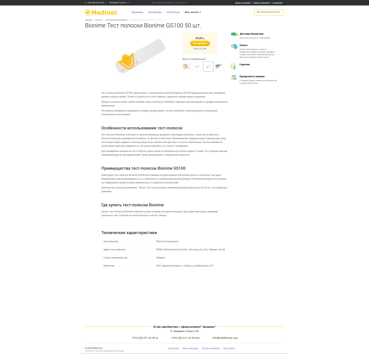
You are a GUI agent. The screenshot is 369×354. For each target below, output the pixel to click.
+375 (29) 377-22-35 (96, 2)
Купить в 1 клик (200, 48)
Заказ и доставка (243, 2)
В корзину (200, 43)
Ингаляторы (155, 12)
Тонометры (137, 12)
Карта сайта (229, 348)
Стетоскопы (173, 12)
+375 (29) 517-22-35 (117, 2)
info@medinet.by (222, 337)
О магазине (278, 2)
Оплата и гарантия (262, 2)
